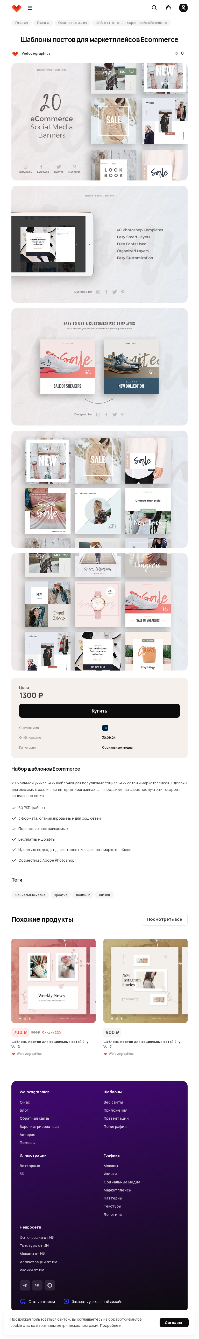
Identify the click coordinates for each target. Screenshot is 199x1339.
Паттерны (113, 1198)
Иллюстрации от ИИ (38, 1261)
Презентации (116, 1118)
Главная (21, 22)
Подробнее (110, 1325)
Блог (24, 1110)
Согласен (174, 1322)
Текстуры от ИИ (34, 1245)
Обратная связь (34, 1118)
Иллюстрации (33, 1155)
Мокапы (111, 1165)
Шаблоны (113, 1091)
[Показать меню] (30, 8)
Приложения (115, 1110)
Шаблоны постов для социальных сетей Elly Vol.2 (49, 1044)
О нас (25, 1102)
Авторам (27, 1134)
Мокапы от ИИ (32, 1253)
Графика (43, 22)
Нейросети (30, 1227)
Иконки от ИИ (32, 1269)
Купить (99, 711)
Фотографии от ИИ (37, 1237)
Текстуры (112, 1206)
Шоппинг (83, 895)
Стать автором (42, 1301)
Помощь (27, 1142)
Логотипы (113, 1214)
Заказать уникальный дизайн (97, 1301)
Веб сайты (113, 1102)
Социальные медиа (72, 22)
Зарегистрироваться (39, 1126)
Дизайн (104, 895)
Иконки (110, 1173)
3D (22, 1173)
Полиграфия (115, 1126)
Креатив (60, 895)
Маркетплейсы (117, 1190)
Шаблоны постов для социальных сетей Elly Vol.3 (141, 1044)
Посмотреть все (164, 919)
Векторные (30, 1165)
